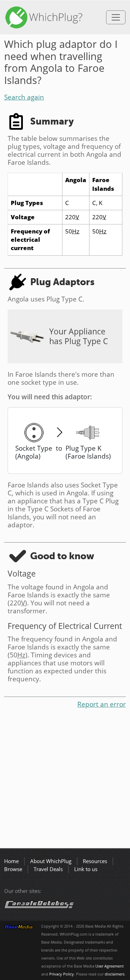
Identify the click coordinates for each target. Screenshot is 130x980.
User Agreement (109, 966)
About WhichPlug (50, 861)
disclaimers (114, 974)
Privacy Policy (61, 974)
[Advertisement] (65, 780)
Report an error (101, 704)
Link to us (85, 869)
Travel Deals (48, 869)
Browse (13, 869)
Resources (95, 861)
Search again (24, 97)
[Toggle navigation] (115, 17)
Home (11, 861)
